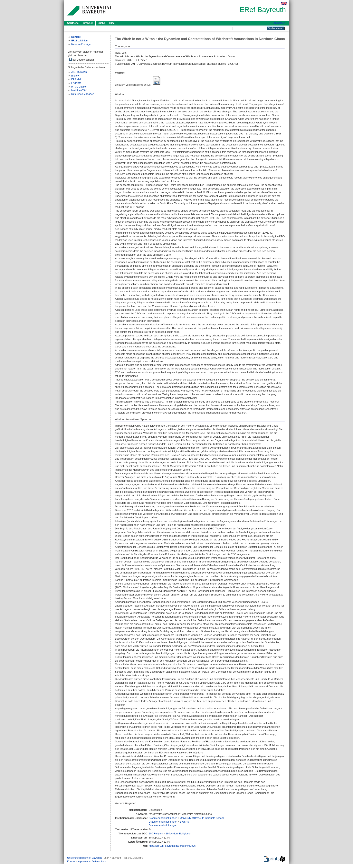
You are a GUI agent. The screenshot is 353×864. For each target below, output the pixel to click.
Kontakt (71, 861)
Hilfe (112, 23)
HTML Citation (79, 86)
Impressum (84, 861)
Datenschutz (99, 861)
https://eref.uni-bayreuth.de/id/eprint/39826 (172, 845)
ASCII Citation (79, 72)
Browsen (88, 23)
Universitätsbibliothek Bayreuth (84, 857)
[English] (284, 3)
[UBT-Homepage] (88, 17)
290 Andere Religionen (178, 833)
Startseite (73, 23)
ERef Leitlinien (79, 40)
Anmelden (279, 23)
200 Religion (156, 833)
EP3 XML (76, 79)
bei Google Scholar (83, 59)
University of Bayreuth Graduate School (202, 818)
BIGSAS (184, 821)
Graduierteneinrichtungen (163, 818)
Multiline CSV (78, 90)
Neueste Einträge (81, 44)
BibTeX (75, 75)
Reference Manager (82, 94)
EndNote (76, 83)
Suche (101, 23)
